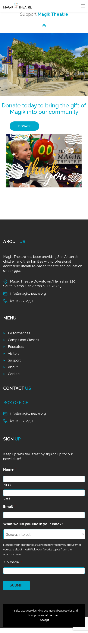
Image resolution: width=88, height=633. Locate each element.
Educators (16, 347)
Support (14, 360)
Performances (19, 333)
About (13, 367)
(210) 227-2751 (21, 301)
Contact (14, 374)
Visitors (13, 354)
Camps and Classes (23, 340)
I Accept (44, 620)
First (7, 484)
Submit (16, 585)
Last (6, 498)
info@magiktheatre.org (28, 293)
